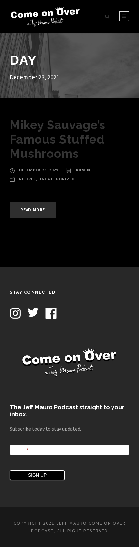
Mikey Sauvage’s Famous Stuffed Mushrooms (57, 139)
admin (83, 169)
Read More (32, 210)
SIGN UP (37, 475)
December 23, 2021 (38, 169)
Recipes (27, 179)
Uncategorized (56, 179)
